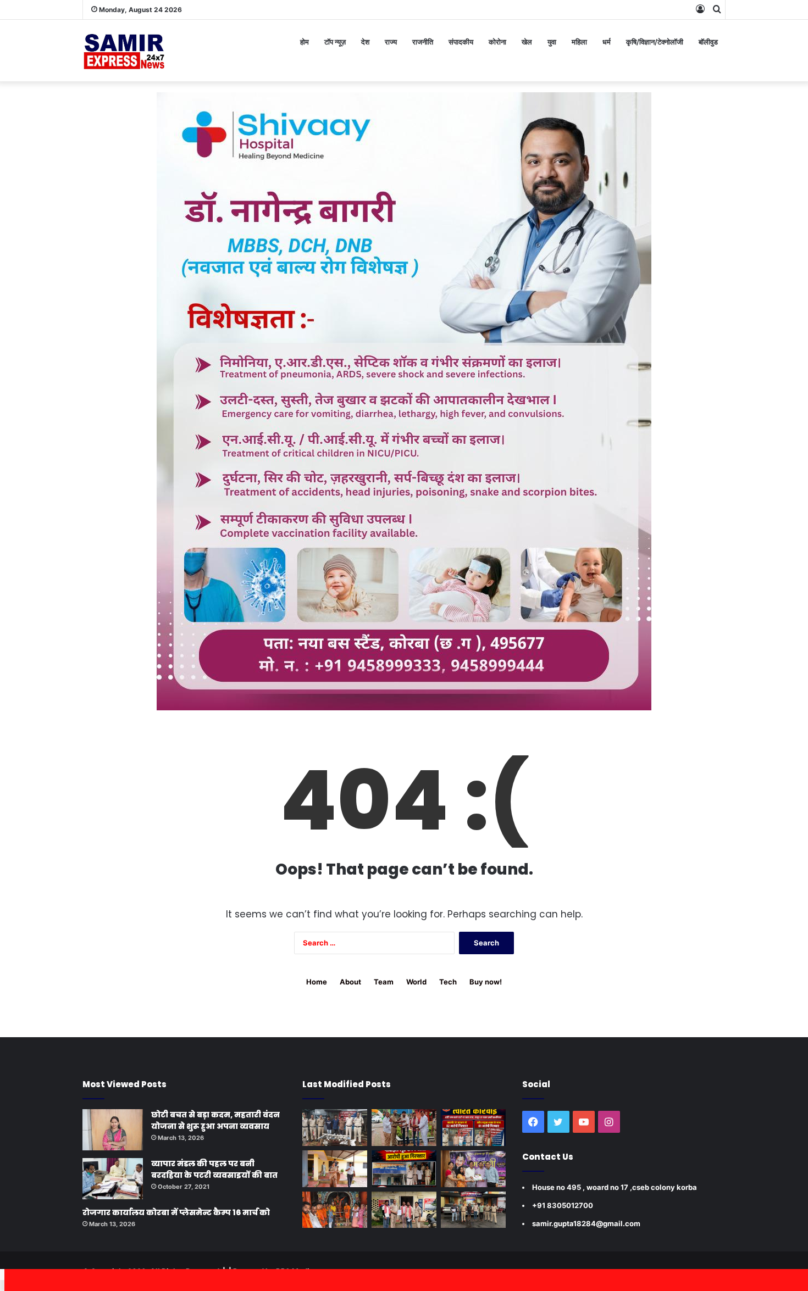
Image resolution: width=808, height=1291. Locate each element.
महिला (579, 41)
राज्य (391, 41)
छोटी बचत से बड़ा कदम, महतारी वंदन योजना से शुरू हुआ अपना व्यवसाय (215, 1120)
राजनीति (422, 41)
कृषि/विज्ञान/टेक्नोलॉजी (654, 41)
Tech (448, 981)
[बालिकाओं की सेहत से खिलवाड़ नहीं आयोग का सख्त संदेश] (334, 1168)
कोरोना (497, 41)
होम (304, 41)
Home (316, 981)
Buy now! (485, 981)
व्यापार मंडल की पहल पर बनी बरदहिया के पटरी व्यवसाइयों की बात (214, 1169)
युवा (551, 41)
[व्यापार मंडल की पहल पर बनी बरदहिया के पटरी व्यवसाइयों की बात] (112, 1178)
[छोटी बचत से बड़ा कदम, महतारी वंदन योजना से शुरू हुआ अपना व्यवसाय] (112, 1129)
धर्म (606, 41)
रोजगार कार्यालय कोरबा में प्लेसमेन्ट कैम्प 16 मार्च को (176, 1212)
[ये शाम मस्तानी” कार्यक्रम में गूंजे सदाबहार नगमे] (473, 1168)
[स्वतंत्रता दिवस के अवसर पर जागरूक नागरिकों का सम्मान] (404, 1127)
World (416, 981)
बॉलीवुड (708, 41)
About (350, 981)
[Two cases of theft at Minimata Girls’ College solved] (334, 1127)
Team (384, 981)
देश (365, 41)
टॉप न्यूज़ (335, 41)
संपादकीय (461, 41)
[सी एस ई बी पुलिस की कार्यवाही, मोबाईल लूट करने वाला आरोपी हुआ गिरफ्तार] (404, 1168)
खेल (527, 41)
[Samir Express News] (123, 50)
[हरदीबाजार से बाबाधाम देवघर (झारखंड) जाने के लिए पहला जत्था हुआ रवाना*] (334, 1210)
